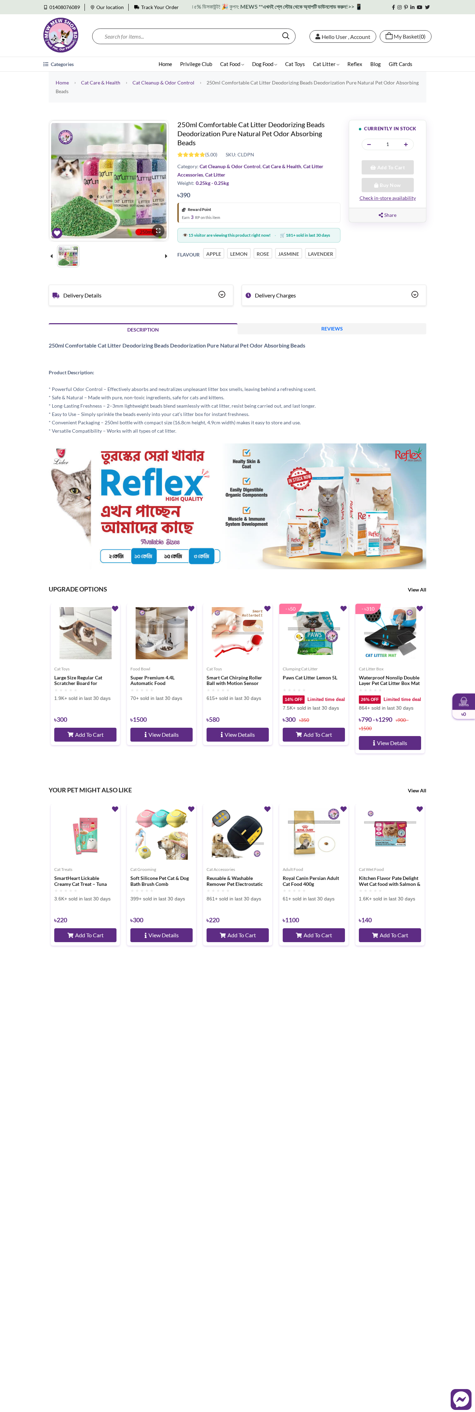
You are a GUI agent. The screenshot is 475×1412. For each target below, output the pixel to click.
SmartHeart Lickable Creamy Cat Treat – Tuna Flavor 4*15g (80, 881)
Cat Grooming (143, 869)
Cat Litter (325, 64)
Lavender (320, 254)
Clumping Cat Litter (300, 668)
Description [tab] (143, 330)
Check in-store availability (388, 198)
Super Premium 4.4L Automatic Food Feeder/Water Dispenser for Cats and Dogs (160, 681)
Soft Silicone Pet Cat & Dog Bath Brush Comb (159, 881)
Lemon (239, 254)
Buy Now (390, 185)
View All (417, 590)
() (410, 36)
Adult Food (293, 869)
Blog (375, 64)
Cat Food (230, 64)
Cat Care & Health (100, 82)
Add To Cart (390, 167)
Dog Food (263, 64)
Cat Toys (295, 64)
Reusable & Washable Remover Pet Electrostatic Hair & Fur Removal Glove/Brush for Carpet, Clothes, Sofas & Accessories (237, 881)
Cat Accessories (221, 869)
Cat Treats (63, 869)
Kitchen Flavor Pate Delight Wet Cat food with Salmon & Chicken (389, 881)
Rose (263, 254)
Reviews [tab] (332, 329)
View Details (163, 734)
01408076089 (64, 7)
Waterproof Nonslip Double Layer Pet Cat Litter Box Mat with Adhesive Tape (389, 681)
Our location (110, 7)
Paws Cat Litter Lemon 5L (310, 677)
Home (165, 64)
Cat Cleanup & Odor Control (163, 82)
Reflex (354, 64)
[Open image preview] (158, 231)
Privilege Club (196, 64)
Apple (213, 254)
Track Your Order (160, 7)
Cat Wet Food (371, 869)
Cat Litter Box (371, 668)
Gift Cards (400, 64)
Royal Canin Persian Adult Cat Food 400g (311, 881)
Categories (62, 64)
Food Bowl (140, 668)
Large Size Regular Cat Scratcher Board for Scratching (78, 681)
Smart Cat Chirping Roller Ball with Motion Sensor (234, 680)
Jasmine (288, 254)
